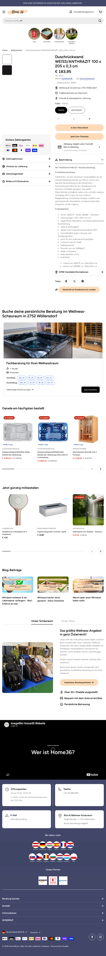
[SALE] (34, 34)
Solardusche (78, 528)
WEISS (61, 110)
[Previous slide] (92, 469)
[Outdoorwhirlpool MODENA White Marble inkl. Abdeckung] (17, 430)
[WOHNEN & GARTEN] (71, 34)
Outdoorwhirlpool (11, 449)
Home (5, 50)
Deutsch (34, 932)
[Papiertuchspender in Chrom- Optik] (52, 509)
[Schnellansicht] (29, 420)
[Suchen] (100, 20)
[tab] (42, 621)
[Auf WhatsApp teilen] (74, 281)
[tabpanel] (53, 667)
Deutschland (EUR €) (15, 932)
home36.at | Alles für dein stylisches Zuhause (29, 946)
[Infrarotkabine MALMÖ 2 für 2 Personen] (88, 430)
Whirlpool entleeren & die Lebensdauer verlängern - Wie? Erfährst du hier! (17, 600)
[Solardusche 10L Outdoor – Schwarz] (88, 509)
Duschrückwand (87, 78)
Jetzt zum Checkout (79, 136)
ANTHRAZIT (76, 110)
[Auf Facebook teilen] (66, 281)
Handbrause (7, 528)
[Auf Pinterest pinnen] (82, 281)
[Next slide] (100, 469)
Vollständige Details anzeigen (18, 390)
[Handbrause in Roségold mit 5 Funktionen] (17, 509)
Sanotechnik (67, 78)
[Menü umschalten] (4, 12)
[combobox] (53, 20)
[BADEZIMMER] (59, 34)
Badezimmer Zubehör (46, 528)
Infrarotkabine (79, 449)
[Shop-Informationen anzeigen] (99, 147)
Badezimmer (16, 50)
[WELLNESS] (47, 34)
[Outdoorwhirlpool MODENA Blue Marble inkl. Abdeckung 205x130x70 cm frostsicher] (52, 430)
